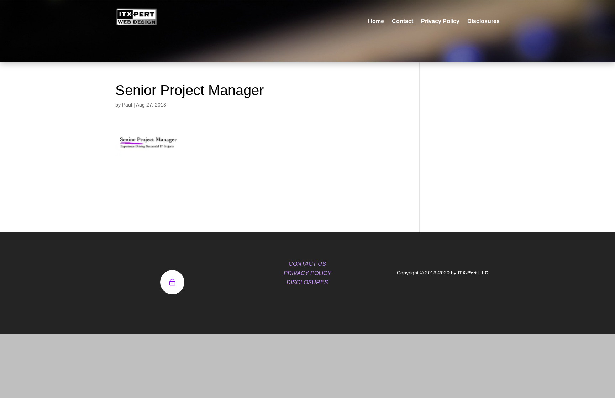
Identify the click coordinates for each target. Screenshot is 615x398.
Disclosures (483, 21)
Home (376, 21)
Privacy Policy (440, 21)
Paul (127, 105)
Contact (402, 21)
